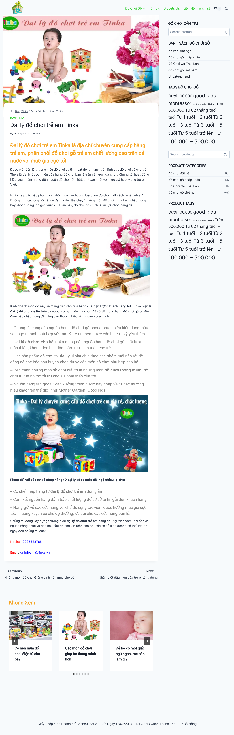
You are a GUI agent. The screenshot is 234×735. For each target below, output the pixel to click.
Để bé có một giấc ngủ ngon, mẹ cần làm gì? (130, 653)
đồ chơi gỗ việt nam (182, 70)
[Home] (11, 111)
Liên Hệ (189, 8)
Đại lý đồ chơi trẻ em (33, 145)
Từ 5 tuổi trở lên (196, 133)
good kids (204, 96)
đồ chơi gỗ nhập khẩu (184, 57)
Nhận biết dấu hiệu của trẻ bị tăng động (128, 575)
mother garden (200, 104)
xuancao (19, 133)
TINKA (211, 104)
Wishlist (204, 8)
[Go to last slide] (15, 641)
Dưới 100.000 (180, 96)
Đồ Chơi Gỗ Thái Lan (183, 64)
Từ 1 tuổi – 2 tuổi (194, 117)
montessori (180, 103)
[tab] (74, 674)
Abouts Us (172, 8)
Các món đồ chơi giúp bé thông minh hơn (80, 653)
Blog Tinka (17, 117)
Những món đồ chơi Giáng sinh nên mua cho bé (39, 575)
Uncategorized (179, 76)
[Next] (147, 641)
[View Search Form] (226, 8)
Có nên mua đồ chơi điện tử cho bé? (27, 653)
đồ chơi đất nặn (179, 51)
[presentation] (30, 625)
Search (226, 32)
